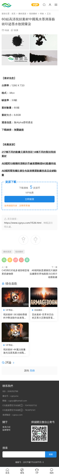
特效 (7, 30)
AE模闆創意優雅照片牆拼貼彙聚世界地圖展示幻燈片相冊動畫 (43, 273)
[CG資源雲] (6, 5)
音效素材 (38, 310)
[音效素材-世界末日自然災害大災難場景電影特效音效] (43, 297)
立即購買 (29, 199)
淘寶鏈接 (19, 129)
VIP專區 (9, 310)
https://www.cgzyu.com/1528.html (22, 222)
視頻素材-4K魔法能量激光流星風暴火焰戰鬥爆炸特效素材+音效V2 (14, 351)
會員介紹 (6, 427)
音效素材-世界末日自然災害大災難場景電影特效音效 (43, 316)
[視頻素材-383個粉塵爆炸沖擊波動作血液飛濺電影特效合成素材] (15, 297)
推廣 (16, 30)
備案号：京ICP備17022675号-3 (29, 462)
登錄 (32, 370)
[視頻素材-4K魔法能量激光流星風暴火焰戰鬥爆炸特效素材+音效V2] (15, 332)
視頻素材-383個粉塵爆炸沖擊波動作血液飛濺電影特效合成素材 (15, 316)
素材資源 (7, 251)
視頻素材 (19, 251)
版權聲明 (6, 430)
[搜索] (44, 4)
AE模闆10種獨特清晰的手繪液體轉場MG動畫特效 (29, 163)
